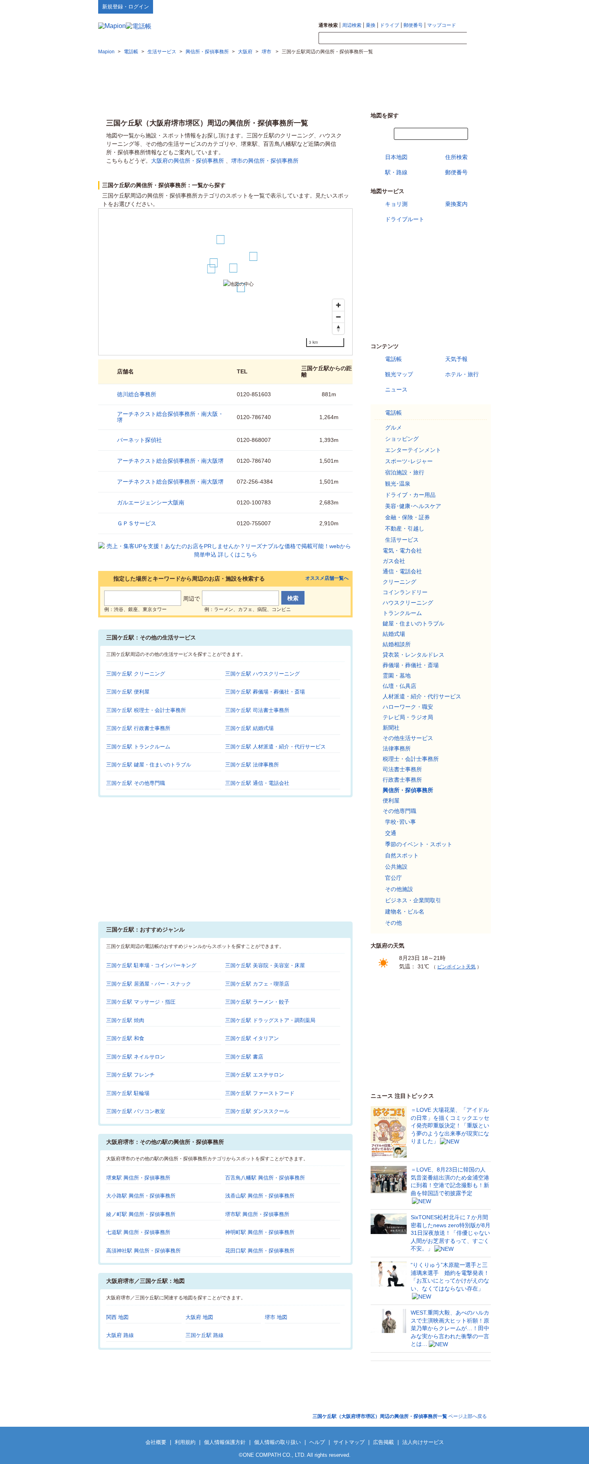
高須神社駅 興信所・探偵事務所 (143, 1251)
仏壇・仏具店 (399, 686)
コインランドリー (405, 592)
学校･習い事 (400, 822)
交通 (390, 833)
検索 (478, 38)
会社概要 (155, 1442)
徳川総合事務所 (136, 394)
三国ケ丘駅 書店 (244, 1057)
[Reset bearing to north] (338, 328)
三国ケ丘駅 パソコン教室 (135, 1111)
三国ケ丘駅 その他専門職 (135, 783)
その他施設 (399, 889)
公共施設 (396, 866)
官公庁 (393, 878)
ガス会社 (394, 561)
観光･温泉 (397, 483)
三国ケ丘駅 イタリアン (252, 1038)
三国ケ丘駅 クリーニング (135, 674)
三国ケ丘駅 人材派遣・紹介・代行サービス (275, 747)
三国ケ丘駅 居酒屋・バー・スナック (148, 984)
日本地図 (396, 157)
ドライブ (389, 25)
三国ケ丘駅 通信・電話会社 (257, 783)
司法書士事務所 (402, 769)
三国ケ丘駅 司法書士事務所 (257, 710)
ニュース (396, 389)
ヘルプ (452, 6)
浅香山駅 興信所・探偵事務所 (259, 1196)
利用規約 (185, 1442)
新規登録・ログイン (125, 7)
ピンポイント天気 (456, 967)
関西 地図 (117, 1317)
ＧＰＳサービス (136, 523)
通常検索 (328, 25)
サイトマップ (477, 6)
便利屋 (391, 800)
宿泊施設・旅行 (404, 472)
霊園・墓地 (397, 675)
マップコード (441, 25)
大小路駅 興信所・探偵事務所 (140, 1196)
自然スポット (402, 855)
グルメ (393, 427)
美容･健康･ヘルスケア (413, 506)
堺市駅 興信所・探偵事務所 (257, 1214)
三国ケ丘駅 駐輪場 (127, 1093)
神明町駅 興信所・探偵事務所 (259, 1232)
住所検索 (456, 157)
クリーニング (399, 582)
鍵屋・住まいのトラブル (413, 623)
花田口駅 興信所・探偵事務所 (259, 1251)
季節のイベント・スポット (418, 844)
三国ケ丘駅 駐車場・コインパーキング (151, 965)
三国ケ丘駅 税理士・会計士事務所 (146, 710)
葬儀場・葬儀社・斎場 (411, 665)
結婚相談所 (397, 644)
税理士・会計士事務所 (411, 759)
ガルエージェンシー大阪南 (150, 502)
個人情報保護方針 (225, 1442)
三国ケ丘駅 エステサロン (254, 1075)
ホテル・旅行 (462, 374)
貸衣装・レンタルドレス (413, 654)
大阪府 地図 (199, 1317)
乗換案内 (456, 204)
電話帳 (393, 359)
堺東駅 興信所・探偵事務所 (138, 1178)
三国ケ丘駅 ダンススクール (257, 1111)
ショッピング (402, 439)
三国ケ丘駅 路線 (205, 1335)
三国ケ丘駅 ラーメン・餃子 (257, 1002)
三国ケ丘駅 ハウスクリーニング (262, 674)
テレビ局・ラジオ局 (408, 717)
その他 (393, 923)
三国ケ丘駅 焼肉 (125, 1020)
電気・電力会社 (402, 550)
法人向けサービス (423, 1442)
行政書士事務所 (402, 779)
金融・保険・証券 (407, 517)
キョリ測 (396, 204)
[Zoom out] (338, 317)
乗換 (370, 25)
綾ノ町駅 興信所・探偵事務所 (140, 1214)
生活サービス (402, 539)
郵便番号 (413, 25)
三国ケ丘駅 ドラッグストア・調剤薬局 (270, 1020)
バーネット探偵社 (139, 440)
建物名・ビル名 (404, 911)
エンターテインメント (413, 450)
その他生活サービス (408, 738)
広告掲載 (383, 1442)
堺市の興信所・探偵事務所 (265, 160)
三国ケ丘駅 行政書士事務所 (138, 728)
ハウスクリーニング (408, 602)
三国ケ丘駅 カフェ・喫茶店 (257, 984)
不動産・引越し (404, 528)
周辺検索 (351, 25)
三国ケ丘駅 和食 (125, 1038)
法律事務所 (397, 748)
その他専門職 (399, 811)
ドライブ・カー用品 (410, 495)
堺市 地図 (276, 1317)
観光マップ (399, 374)
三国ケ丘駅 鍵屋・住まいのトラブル (148, 765)
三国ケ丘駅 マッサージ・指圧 (140, 1002)
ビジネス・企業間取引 (413, 900)
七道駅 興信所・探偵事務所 (138, 1232)
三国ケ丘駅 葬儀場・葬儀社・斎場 (265, 692)
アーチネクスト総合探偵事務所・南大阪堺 (170, 461)
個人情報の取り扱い (277, 1442)
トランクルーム (402, 613)
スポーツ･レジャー (409, 461)
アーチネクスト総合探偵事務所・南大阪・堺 (170, 417)
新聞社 (391, 727)
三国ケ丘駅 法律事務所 (252, 765)
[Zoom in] (338, 305)
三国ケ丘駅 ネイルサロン (135, 1057)
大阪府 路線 (120, 1335)
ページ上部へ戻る (400, 1416)
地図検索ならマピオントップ (412, 6)
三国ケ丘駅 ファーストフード (259, 1093)
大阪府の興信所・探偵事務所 (187, 160)
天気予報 (456, 359)
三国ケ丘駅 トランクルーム (138, 747)
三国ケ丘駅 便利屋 (127, 692)
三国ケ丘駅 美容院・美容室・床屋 (265, 965)
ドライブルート (404, 219)
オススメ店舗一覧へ (327, 578)
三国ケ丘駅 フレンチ (130, 1075)
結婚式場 (394, 634)
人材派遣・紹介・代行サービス (422, 696)
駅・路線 (396, 172)
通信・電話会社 (402, 571)
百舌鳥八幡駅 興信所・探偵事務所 (265, 1178)
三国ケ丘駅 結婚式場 (249, 728)
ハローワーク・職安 (408, 707)
